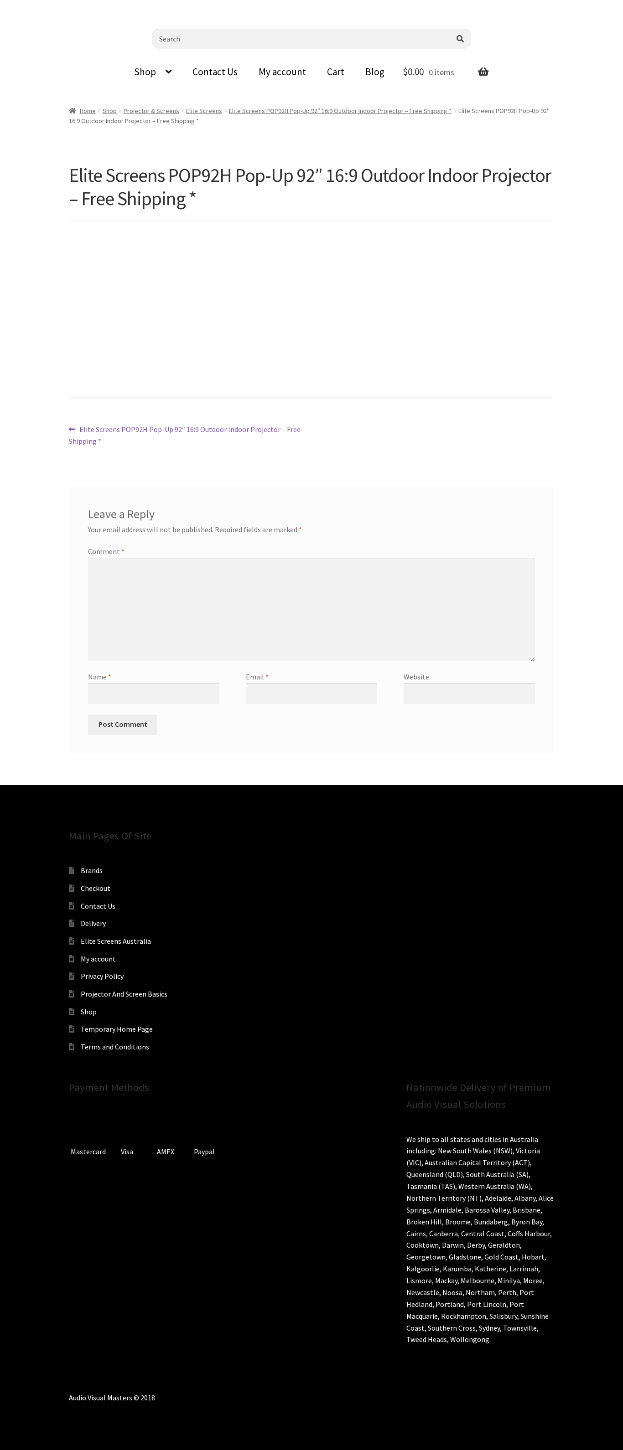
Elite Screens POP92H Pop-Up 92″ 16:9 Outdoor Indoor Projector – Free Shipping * (340, 111)
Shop (145, 72)
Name (99, 676)
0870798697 (32, 6)
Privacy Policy (102, 976)
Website (416, 676)
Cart (335, 72)
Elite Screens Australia (116, 941)
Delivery (93, 923)
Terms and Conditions (115, 1046)
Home (88, 111)
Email (257, 676)
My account (282, 72)
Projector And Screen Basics (124, 993)
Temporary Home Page (117, 1029)
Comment (106, 551)
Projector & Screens (151, 111)
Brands (92, 870)
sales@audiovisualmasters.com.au (119, 6)
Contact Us (215, 72)
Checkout (95, 888)
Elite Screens (204, 111)
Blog (374, 72)
